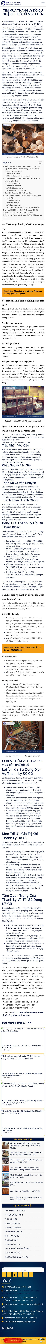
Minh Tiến (35, 976)
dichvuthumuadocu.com (26, 1339)
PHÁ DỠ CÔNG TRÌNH (13, 1215)
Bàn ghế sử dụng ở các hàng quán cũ (20, 176)
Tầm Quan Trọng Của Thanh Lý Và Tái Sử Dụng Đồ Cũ (23, 216)
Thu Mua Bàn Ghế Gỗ (13, 1232)
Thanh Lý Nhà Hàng (12, 1227)
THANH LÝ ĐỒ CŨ (12, 1223)
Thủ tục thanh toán (14, 205)
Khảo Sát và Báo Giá (14, 185)
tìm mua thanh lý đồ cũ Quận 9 (31, 75)
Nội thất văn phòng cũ (15, 171)
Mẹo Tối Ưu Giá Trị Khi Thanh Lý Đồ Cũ (18, 212)
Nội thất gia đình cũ (14, 173)
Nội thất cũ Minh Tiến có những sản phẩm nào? (22, 169)
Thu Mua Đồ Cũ (10, 1240)
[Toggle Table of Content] (39, 163)
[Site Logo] (11, 3)
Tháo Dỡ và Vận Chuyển (16, 188)
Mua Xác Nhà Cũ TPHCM (14, 1211)
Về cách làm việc (13, 203)
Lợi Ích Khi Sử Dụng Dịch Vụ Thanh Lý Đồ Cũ (21, 210)
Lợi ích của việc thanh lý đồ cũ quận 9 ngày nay (22, 166)
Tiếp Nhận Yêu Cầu (14, 183)
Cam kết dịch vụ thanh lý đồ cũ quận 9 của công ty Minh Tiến (23, 197)
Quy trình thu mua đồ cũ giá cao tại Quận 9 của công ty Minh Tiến (22, 180)
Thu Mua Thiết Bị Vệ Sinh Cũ (16, 1257)
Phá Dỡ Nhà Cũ (10, 1219)
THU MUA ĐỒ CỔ (11, 1236)
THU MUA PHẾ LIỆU (12, 1253)
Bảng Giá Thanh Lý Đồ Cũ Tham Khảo (19, 193)
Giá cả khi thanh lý (14, 200)
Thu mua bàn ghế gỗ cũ (22, 763)
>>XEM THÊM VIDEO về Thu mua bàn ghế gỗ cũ (24, 207)
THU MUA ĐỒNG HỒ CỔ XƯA (16, 1248)
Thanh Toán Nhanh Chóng (17, 190)
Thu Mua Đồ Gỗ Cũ (12, 1244)
